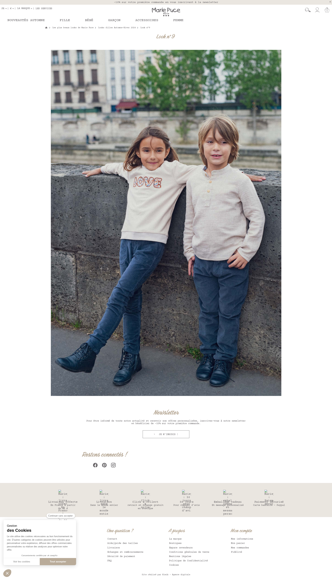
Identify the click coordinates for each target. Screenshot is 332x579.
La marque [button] (23, 8)
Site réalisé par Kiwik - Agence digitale (166, 575)
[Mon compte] (317, 10)
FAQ (109, 560)
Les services (44, 8)
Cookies (174, 565)
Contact (112, 539)
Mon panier (238, 543)
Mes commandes (240, 547)
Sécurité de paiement (121, 556)
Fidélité (236, 552)
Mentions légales (180, 556)
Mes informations (242, 539)
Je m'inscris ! (168, 434)
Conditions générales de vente (189, 552)
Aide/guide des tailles (122, 543)
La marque (175, 539)
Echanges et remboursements (125, 552)
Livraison (113, 547)
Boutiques (175, 543)
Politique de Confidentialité (188, 560)
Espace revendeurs (181, 547)
